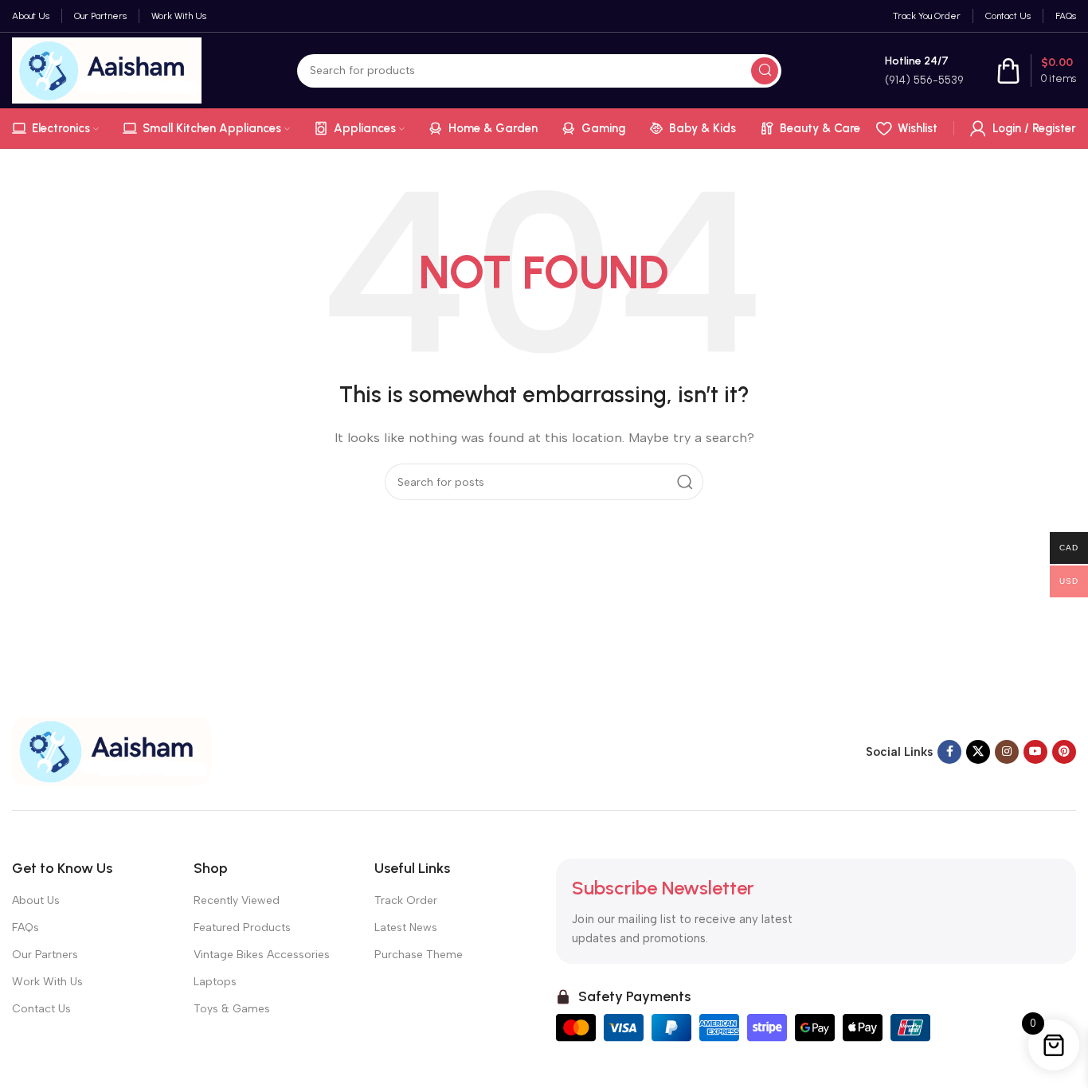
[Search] (764, 70)
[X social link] (978, 752)
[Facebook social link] (949, 752)
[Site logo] (107, 69)
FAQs (25, 927)
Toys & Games (232, 1009)
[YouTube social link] (1035, 752)
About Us (36, 900)
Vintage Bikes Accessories (262, 954)
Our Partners (45, 954)
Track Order (405, 900)
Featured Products (242, 927)
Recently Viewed (237, 900)
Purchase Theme (418, 954)
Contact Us (41, 1009)
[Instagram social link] (1007, 752)
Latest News (405, 927)
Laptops (215, 981)
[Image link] (111, 750)
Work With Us (47, 981)
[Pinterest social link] (1064, 752)
